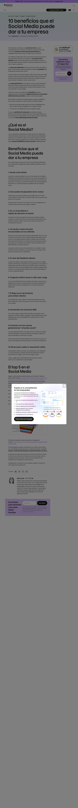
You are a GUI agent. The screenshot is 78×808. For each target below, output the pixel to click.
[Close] (64, 385)
